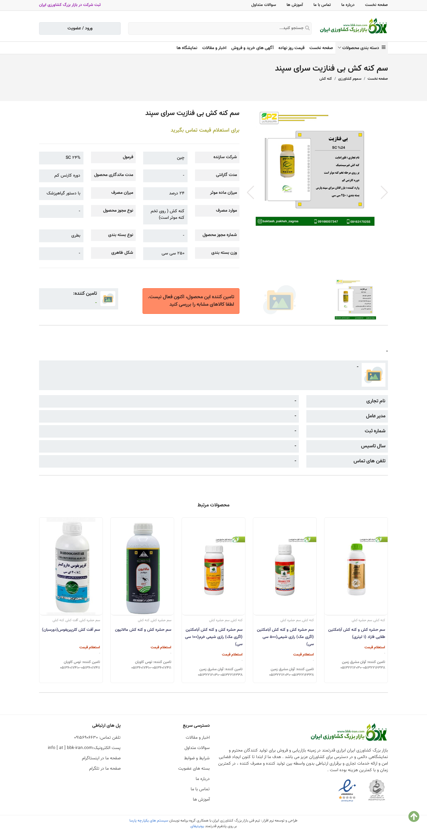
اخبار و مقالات (214, 48)
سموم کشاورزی (349, 79)
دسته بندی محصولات (362, 48)
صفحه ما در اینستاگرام (101, 758)
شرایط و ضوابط (197, 758)
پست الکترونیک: (84, 748)
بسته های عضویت (194, 768)
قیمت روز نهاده (291, 48)
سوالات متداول (263, 5)
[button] (384, 192)
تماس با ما (322, 5)
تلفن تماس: (97, 737)
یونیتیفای (197, 826)
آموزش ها (295, 5)
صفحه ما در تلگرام (105, 768)
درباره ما (347, 5)
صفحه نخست (376, 5)
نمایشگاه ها (187, 48)
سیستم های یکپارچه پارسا (148, 820)
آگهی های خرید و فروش (252, 48)
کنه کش (325, 79)
